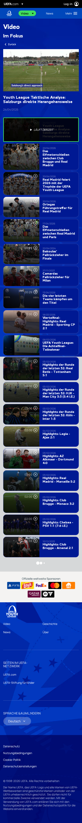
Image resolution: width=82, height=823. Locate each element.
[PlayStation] (13, 585)
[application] (41, 70)
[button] (27, 13)
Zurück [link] (12, 44)
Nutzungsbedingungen (17, 753)
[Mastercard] (54, 585)
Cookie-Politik (12, 760)
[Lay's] (27, 585)
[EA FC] (47, 594)
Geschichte (50, 624)
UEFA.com (9, 674)
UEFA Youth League (9, 13)
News (6, 632)
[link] (49, 13)
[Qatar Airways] (34, 594)
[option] (41, 129)
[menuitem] (30, 13)
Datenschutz (11, 746)
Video (6, 624)
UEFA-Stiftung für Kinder (18, 683)
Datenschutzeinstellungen (20, 766)
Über (46, 632)
